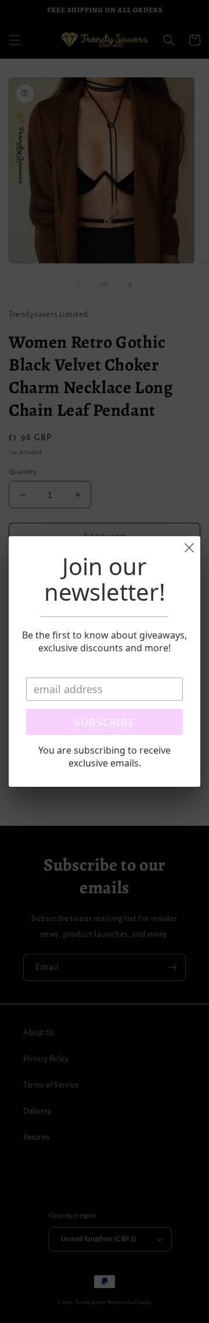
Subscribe (104, 722)
